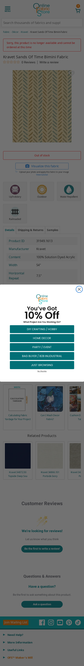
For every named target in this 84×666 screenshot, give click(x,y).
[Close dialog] (79, 289)
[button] (42, 329)
